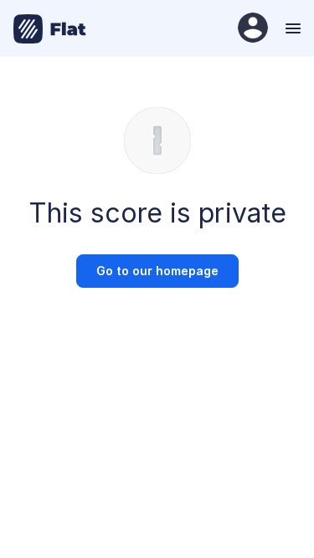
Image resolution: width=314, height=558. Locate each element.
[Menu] (291, 28)
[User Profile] (253, 29)
